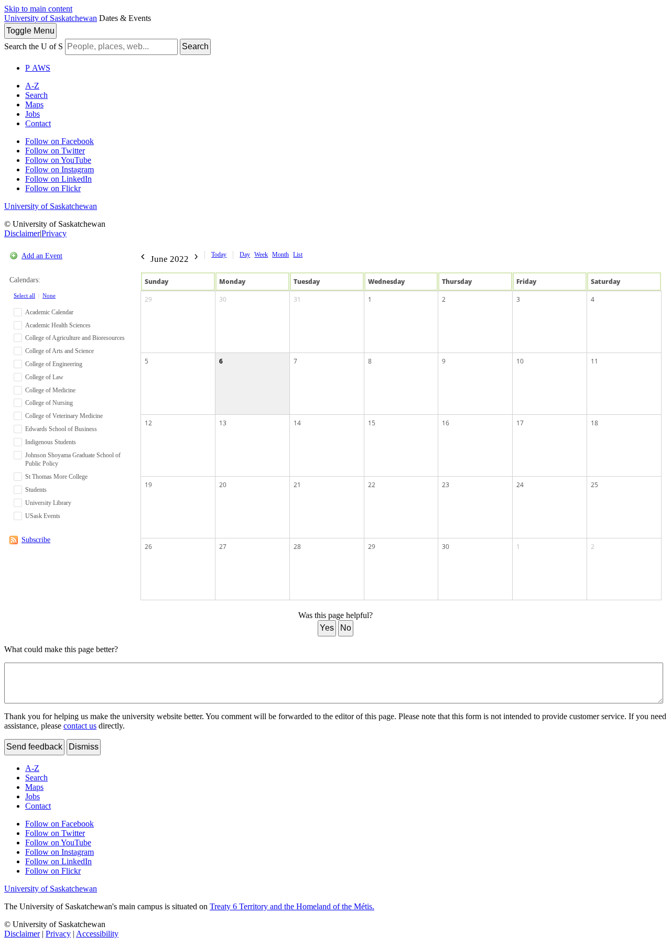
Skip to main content (38, 8)
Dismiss (84, 746)
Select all (24, 295)
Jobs (32, 113)
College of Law (44, 377)
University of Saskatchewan (50, 18)
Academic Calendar (49, 312)
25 (594, 484)
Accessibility (97, 933)
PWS (37, 67)
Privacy (54, 233)
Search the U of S (33, 46)
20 (222, 484)
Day (245, 254)
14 (297, 423)
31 (297, 299)
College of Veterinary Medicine (64, 416)
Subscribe (35, 540)
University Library (48, 502)
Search (195, 46)
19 (148, 484)
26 (148, 546)
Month (280, 254)
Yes (327, 627)
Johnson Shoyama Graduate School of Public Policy (73, 460)
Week (261, 254)
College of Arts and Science (59, 351)
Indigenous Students (50, 442)
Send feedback (34, 746)
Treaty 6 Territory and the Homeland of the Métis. (292, 906)
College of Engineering (53, 364)
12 (148, 423)
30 (222, 299)
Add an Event (41, 256)
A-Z (32, 85)
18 (594, 423)
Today (218, 254)
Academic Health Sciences (58, 325)
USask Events (42, 516)
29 (148, 299)
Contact (38, 123)
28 (297, 546)
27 (222, 546)
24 (520, 484)
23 (445, 484)
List (297, 254)
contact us (79, 725)
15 (371, 423)
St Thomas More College (56, 476)
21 (297, 484)
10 (520, 361)
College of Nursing (49, 402)
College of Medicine (50, 390)
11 (594, 361)
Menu (30, 30)
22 (371, 484)
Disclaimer (22, 233)
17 (520, 423)
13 (222, 423)
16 (445, 423)
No (345, 627)
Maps (34, 104)
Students (36, 489)
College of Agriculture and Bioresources (75, 338)
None (49, 295)
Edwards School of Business (61, 429)
